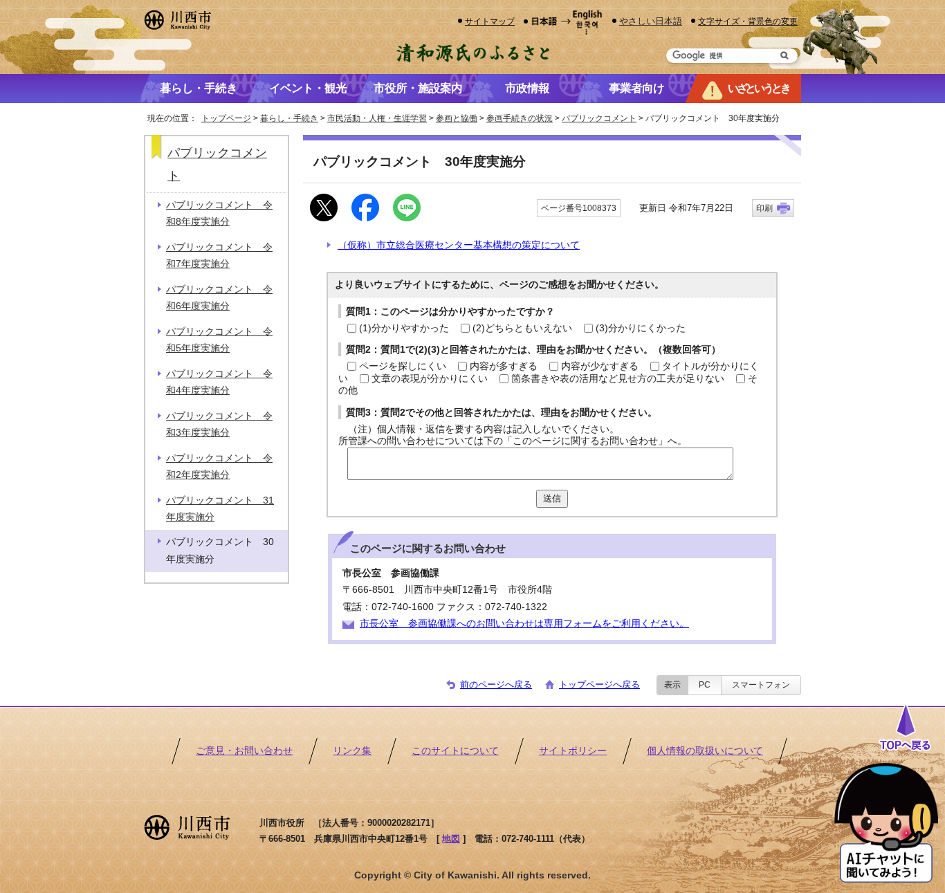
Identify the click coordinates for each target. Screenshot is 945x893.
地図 (451, 839)
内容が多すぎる (504, 366)
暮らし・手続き (289, 118)
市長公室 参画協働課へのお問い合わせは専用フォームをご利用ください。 (524, 623)
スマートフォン (761, 685)
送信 (552, 498)
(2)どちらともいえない (522, 328)
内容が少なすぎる (600, 366)
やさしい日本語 (650, 21)
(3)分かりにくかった (641, 328)
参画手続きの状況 (519, 118)
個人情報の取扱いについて (705, 751)
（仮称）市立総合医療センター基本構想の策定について (459, 245)
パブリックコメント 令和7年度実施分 (219, 255)
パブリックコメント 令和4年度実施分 (219, 382)
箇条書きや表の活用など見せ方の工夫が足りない (617, 379)
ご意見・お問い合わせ (244, 751)
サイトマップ (490, 21)
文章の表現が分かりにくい (429, 379)
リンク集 (352, 751)
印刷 (764, 208)
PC (704, 685)
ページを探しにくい (402, 366)
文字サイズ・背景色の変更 (748, 21)
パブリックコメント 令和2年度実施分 (219, 466)
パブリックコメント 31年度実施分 (220, 508)
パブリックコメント (599, 118)
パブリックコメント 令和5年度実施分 (219, 339)
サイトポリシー (573, 751)
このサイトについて (455, 751)
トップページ (226, 118)
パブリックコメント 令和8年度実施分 (219, 213)
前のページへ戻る (496, 684)
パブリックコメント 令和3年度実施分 (219, 424)
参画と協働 (456, 118)
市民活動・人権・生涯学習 (377, 118)
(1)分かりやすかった (404, 328)
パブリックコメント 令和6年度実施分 (219, 297)
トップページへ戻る (599, 684)
